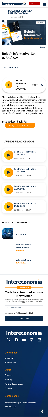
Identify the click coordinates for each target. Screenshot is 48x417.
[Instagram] (32, 340)
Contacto (9, 375)
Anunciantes (10, 362)
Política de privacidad (14, 384)
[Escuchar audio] (8, 84)
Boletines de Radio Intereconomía (20, 12)
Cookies (8, 388)
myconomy (9, 358)
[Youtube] (24, 340)
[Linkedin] (39, 340)
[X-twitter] (8, 340)
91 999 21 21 (10, 406)
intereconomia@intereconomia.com (20, 402)
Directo (34, 4)
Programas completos (20, 125)
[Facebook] (16, 340)
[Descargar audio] (42, 85)
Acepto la (20, 313)
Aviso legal (9, 379)
